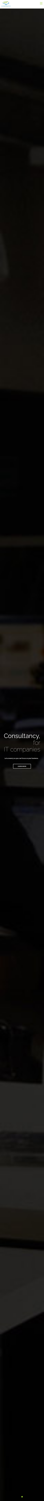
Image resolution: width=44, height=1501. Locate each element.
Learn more (22, 766)
